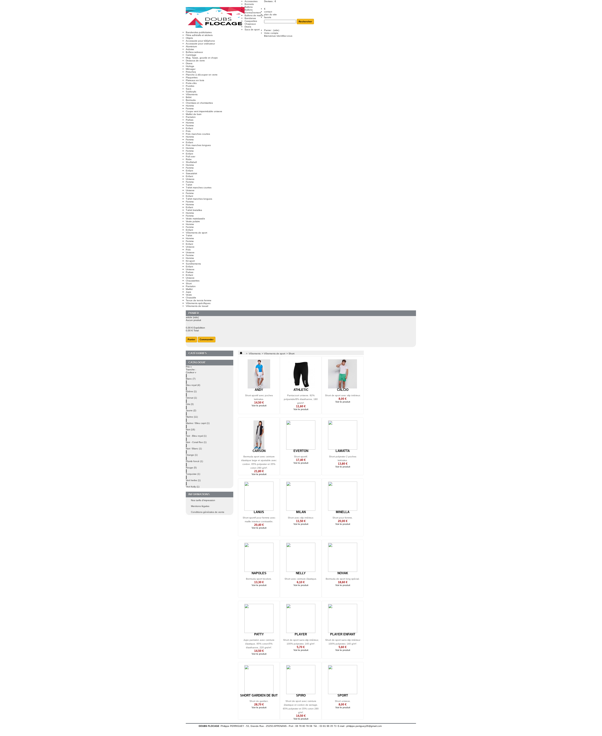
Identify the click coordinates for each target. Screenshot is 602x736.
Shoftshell (191, 162)
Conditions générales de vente (207, 512)
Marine (192, 416)
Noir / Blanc (194, 448)
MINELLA (342, 512)
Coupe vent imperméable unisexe (204, 111)
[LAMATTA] (342, 435)
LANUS (259, 512)
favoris (267, 17)
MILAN (301, 512)
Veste (189, 294)
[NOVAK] (342, 557)
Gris (190, 404)
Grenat (191, 397)
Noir (190, 429)
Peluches (191, 72)
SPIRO (301, 695)
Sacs (188, 88)
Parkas (189, 120)
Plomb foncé (194, 461)
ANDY (259, 390)
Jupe (188, 292)
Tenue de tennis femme (198, 300)
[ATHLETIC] (300, 373)
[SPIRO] (300, 679)
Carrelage (191, 55)
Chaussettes (192, 280)
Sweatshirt (191, 173)
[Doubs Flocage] (215, 18)
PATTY (259, 634)
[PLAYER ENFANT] (342, 618)
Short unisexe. (343, 701)
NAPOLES (259, 573)
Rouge (191, 467)
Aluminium (191, 46)
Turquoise (193, 474)
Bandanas (250, 18)
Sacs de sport (252, 29)
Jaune (191, 410)
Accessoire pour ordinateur (200, 43)
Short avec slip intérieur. (301, 517)
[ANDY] (258, 373)
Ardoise (190, 49)
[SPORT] (342, 679)
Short (189, 283)
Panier (193, 313)
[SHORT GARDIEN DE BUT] (258, 679)
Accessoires (251, 1)
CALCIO (343, 390)
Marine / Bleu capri (198, 423)
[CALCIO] (342, 373)
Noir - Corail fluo (196, 442)
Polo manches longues (198, 145)
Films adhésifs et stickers (199, 35)
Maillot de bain (194, 114)
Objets (189, 38)
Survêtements (193, 263)
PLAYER (301, 634)
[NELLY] (300, 557)
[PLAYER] (300, 618)
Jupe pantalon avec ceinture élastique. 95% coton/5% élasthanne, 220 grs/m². (258, 644)
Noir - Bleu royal (196, 436)
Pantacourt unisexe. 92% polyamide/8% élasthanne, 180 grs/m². (301, 399)
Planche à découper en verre (202, 74)
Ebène (191, 391)
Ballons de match (254, 15)
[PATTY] (258, 618)
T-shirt (189, 184)
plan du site (270, 14)
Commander (207, 339)
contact (268, 11)
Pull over (190, 156)
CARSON (259, 451)
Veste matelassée (195, 218)
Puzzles (190, 86)
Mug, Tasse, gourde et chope (202, 57)
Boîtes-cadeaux (194, 52)
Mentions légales (200, 506)
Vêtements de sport (196, 232)
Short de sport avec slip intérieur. (342, 395)
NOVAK (342, 573)
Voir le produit (259, 405)
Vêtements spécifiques (198, 303)
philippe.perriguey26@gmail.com (364, 726)
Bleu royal (193, 385)
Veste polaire (193, 221)
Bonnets (249, 4)
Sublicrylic (191, 91)
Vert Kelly (192, 486)
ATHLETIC (300, 390)
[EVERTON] (300, 435)
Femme (190, 108)
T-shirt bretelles (194, 210)
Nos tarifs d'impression (203, 500)
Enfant (189, 128)
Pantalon (191, 117)
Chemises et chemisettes (199, 103)
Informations (199, 494)
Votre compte (271, 33)
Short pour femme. (343, 517)
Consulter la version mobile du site (301, 729)
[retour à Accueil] (241, 353)
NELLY (301, 573)
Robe (189, 159)
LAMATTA (343, 451)
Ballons (249, 7)
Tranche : (191, 369)
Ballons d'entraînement (253, 11)
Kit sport (190, 261)
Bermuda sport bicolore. (259, 579)
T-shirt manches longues (199, 199)
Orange (192, 455)
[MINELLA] (342, 496)
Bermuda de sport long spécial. (343, 579)
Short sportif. (301, 456)
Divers (248, 26)
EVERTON (300, 451)
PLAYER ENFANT (342, 634)
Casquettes (251, 21)
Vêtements (192, 94)
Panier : (271, 30)
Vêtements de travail (197, 306)
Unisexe (190, 179)
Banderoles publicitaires (199, 32)
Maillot (189, 289)
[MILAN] (300, 496)
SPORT (342, 695)
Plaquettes (192, 77)
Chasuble (191, 297)
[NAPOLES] (258, 557)
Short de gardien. (259, 701)
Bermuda (191, 100)
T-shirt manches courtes (198, 187)
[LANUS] (258, 496)
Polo (188, 131)
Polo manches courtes (198, 134)
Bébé (189, 97)
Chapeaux (250, 24)
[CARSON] (258, 435)
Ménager (190, 69)
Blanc (190, 378)
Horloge (190, 66)
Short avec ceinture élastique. (301, 579)
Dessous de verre (195, 60)
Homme (190, 105)
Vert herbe (193, 480)
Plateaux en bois (195, 80)
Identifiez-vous (284, 36)
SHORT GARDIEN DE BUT (259, 695)
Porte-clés (191, 83)
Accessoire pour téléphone (200, 41)
